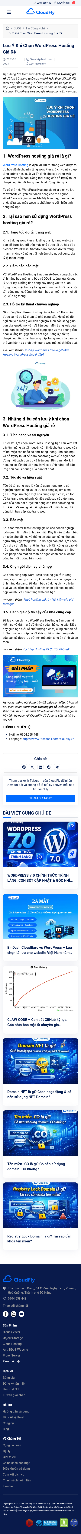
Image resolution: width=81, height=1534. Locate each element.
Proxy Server (11, 1355)
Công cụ (8, 1423)
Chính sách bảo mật (16, 1463)
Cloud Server (11, 1332)
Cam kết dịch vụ (13, 1474)
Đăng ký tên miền (14, 1383)
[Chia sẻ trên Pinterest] (49, 767)
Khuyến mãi (63, 2)
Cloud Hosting (12, 1344)
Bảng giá (9, 1377)
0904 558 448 (44, 2)
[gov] (46, 1525)
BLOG (17, 28)
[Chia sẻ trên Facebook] (24, 767)
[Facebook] (5, 1316)
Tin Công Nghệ (35, 28)
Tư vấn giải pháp (14, 1395)
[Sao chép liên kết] (57, 767)
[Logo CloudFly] (40, 12)
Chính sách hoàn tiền (17, 1480)
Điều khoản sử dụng (16, 1468)
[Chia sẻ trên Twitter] (32, 767)
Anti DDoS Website (15, 1349)
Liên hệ (8, 1486)
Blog (6, 1429)
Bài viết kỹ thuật (13, 1417)
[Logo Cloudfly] (19, 1281)
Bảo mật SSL (11, 1389)
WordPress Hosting (15, 165)
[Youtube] (13, 1316)
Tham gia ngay (40, 798)
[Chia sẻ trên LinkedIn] (40, 767)
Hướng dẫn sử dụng (16, 1411)
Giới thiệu (9, 1457)
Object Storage (13, 1338)
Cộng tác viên (12, 1445)
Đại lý (6, 1451)
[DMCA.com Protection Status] (64, 1526)
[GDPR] (74, 1526)
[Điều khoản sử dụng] (29, 1526)
